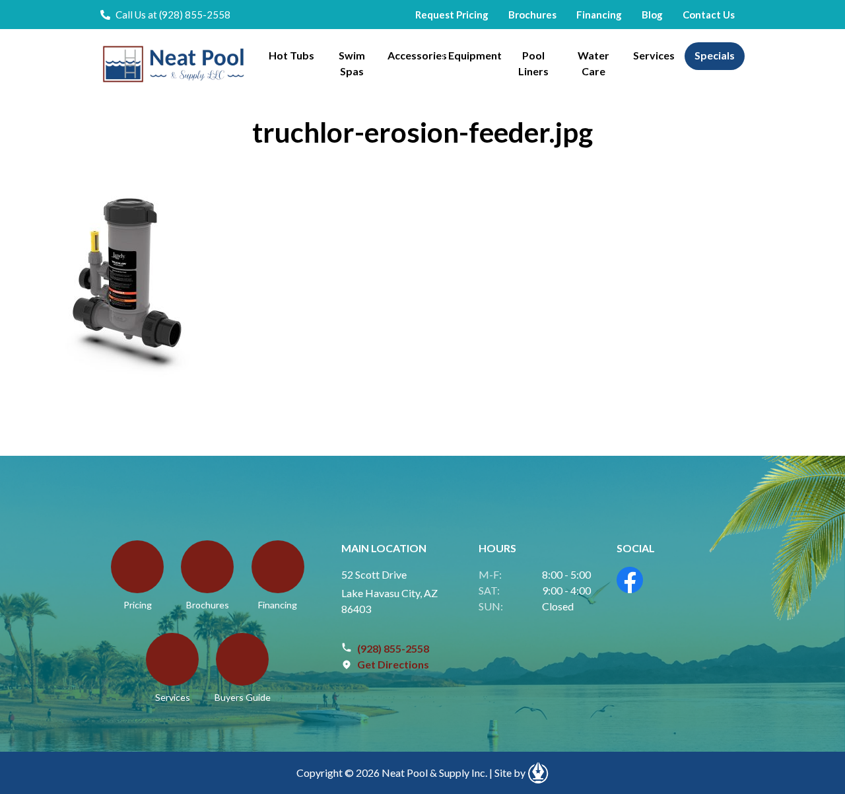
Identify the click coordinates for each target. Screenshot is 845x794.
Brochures (532, 14)
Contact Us (709, 14)
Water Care (593, 63)
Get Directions (393, 664)
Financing (599, 14)
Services (654, 55)
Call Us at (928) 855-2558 (173, 14)
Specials (714, 55)
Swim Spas (352, 63)
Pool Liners (533, 63)
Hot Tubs (291, 55)
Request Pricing (452, 14)
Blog (652, 14)
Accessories (415, 55)
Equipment (475, 55)
